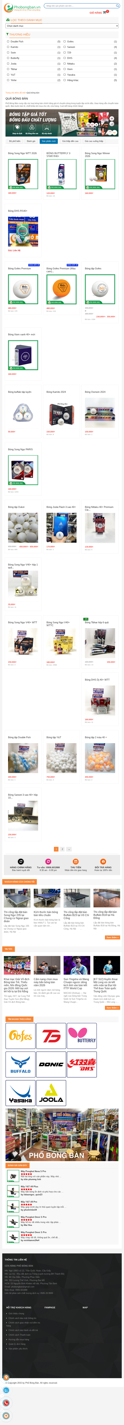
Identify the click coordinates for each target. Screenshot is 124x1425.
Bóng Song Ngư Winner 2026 (97, 154)
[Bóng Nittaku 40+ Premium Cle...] (100, 528)
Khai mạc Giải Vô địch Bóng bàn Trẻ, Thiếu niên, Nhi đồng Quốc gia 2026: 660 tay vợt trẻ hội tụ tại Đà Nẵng (16, 985)
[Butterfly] (82, 1036)
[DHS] (51, 1036)
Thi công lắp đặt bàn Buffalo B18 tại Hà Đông (105, 915)
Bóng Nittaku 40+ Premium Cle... (99, 508)
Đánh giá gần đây (17, 1165)
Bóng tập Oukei (16, 507)
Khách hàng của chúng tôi (19, 882)
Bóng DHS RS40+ (17, 210)
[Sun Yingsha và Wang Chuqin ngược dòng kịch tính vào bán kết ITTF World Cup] (77, 965)
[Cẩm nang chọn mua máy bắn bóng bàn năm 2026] (47, 965)
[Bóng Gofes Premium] (23, 289)
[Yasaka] (20, 1093)
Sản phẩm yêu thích (18, 1348)
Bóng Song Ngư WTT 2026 (22, 153)
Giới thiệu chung (16, 1313)
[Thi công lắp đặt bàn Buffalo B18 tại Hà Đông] (106, 898)
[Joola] (51, 1093)
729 (69, 52)
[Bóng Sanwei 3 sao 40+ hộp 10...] (23, 815)
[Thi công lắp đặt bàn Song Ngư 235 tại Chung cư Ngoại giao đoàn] (17, 898)
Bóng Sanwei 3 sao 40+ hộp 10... (23, 796)
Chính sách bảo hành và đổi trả (23, 1330)
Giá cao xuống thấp (94, 141)
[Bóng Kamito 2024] (61, 412)
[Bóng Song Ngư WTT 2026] (23, 174)
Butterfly (15, 58)
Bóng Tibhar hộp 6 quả (96, 622)
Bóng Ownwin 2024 (95, 392)
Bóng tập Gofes (93, 268)
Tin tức (8, 949)
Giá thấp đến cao (70, 141)
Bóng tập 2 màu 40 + (96, 737)
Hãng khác (73, 80)
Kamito (14, 47)
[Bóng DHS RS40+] (23, 231)
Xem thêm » (113, 937)
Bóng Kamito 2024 (56, 392)
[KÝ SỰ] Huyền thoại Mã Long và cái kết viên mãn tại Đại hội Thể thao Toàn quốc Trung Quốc (105, 985)
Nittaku (71, 63)
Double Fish (17, 41)
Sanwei (71, 47)
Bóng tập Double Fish (19, 737)
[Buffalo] (20, 1064)
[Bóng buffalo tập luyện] (23, 412)
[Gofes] (20, 1036)
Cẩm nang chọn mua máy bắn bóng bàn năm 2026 (46, 982)
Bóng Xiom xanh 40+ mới (21, 334)
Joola (13, 63)
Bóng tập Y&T (53, 737)
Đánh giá (31, 141)
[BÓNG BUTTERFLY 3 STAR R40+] (61, 174)
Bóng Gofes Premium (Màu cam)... (61, 270)
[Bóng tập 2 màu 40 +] (100, 758)
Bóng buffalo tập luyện (19, 392)
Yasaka (71, 74)
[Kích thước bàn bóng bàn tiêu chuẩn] (47, 898)
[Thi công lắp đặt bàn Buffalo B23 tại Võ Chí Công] (77, 898)
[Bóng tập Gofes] (100, 289)
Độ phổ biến (14, 141)
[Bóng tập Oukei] (23, 527)
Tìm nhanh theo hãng (19, 1019)
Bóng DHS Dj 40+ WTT (97, 679)
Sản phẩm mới (49, 141)
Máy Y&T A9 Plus (29, 1186)
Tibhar (14, 69)
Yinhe (13, 80)
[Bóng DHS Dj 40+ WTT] (100, 700)
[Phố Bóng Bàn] (22, 8)
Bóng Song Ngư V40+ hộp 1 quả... (23, 566)
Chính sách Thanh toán (19, 1335)
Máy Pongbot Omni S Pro (33, 1217)
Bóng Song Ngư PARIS (20, 449)
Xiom (70, 69)
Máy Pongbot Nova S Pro (33, 1171)
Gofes (70, 41)
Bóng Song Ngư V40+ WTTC (58, 624)
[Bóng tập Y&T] (61, 758)
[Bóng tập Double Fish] (23, 758)
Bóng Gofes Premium (19, 268)
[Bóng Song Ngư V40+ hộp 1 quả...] (23, 585)
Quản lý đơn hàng (17, 1344)
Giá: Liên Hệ (14, 250)
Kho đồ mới (21, 93)
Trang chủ (9, 93)
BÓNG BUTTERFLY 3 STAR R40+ (58, 154)
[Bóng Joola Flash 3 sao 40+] (61, 527)
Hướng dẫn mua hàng (19, 1339)
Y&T (13, 74)
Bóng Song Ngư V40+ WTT (22, 622)
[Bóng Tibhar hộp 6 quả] (100, 643)
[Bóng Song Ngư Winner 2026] (100, 174)
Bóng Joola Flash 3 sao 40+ (61, 507)
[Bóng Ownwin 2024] (100, 412)
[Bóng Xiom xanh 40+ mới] (23, 355)
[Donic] (51, 1064)
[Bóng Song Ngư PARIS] (23, 470)
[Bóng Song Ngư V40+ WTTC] (61, 643)
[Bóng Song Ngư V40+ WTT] (23, 643)
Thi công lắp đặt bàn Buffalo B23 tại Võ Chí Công (76, 915)
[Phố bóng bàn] (62, 1134)
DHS (69, 58)
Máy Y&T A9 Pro (29, 1202)
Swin (13, 52)
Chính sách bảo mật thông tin (22, 1318)
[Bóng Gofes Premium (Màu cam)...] (61, 289)
